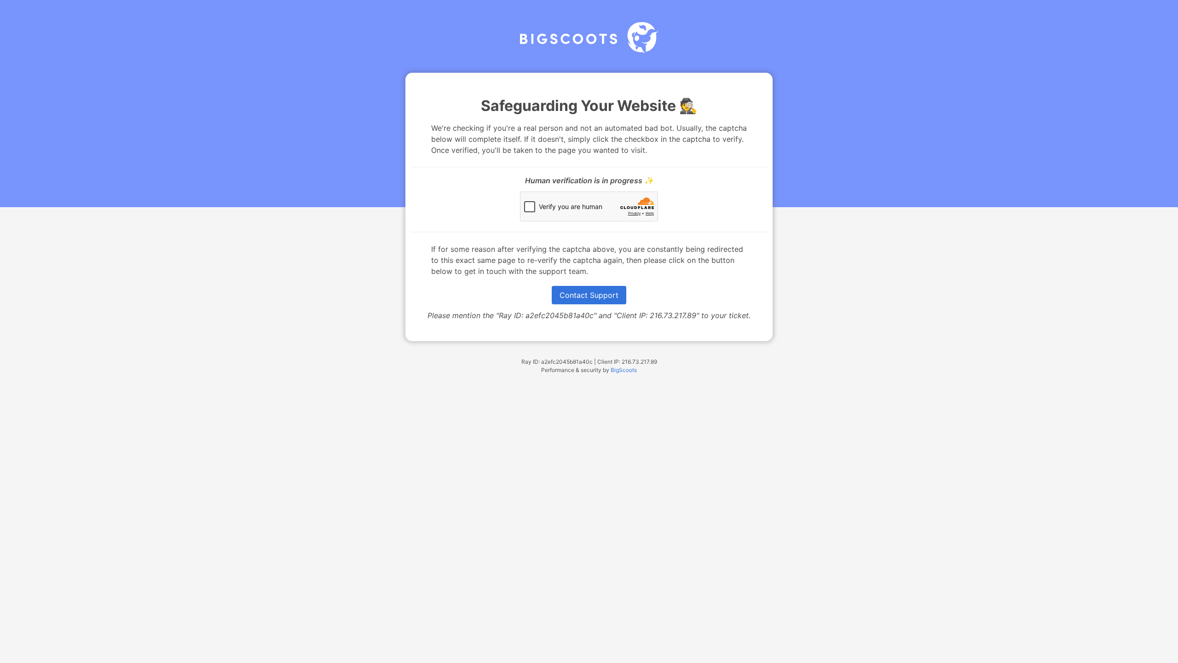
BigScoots (624, 369)
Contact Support (589, 295)
